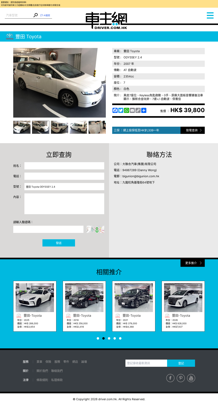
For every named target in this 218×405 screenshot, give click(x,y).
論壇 (84, 361)
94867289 (129, 170)
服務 (57, 361)
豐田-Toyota (32, 316)
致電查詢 (192, 130)
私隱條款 (57, 380)
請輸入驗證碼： (23, 222)
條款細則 (42, 380)
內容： (17, 197)
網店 (75, 361)
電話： (17, 176)
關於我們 (42, 371)
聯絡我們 (57, 371)
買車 (39, 361)
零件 (66, 361)
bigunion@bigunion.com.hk (140, 176)
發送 (59, 243)
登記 (181, 363)
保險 (48, 361)
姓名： (17, 165)
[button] (21, 127)
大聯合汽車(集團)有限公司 (139, 164)
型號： (17, 186)
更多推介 (191, 263)
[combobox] (19, 15)
